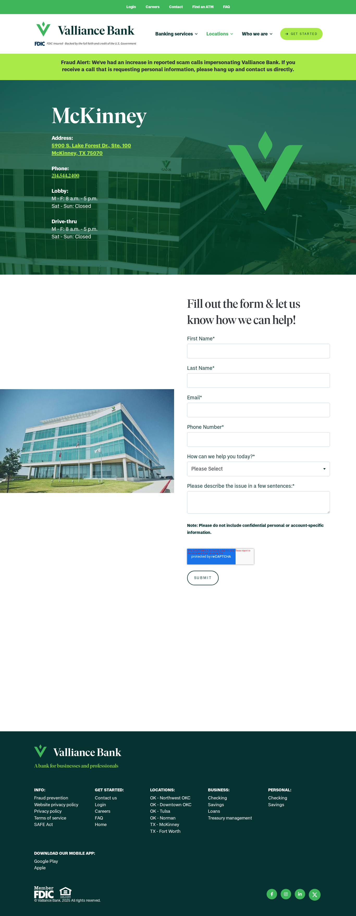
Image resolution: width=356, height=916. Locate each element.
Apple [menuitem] (40, 867)
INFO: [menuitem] (39, 789)
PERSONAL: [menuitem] (279, 789)
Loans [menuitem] (214, 811)
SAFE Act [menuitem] (43, 824)
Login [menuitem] (100, 804)
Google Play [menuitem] (46, 861)
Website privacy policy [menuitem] (56, 804)
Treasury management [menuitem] (230, 818)
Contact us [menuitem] (106, 797)
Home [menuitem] (101, 824)
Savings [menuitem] (216, 804)
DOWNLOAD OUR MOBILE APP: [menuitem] (64, 853)
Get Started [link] (304, 34)
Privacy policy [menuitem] (48, 811)
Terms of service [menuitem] (50, 818)
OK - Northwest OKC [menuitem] (170, 797)
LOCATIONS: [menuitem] (162, 789)
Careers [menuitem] (102, 811)
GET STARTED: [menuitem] (109, 789)
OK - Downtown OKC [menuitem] (171, 804)
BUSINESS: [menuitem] (219, 789)
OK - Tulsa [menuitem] (160, 811)
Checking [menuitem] (217, 797)
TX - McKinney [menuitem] (164, 824)
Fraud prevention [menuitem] (51, 797)
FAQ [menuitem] (99, 818)
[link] (85, 33)
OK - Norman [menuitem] (163, 818)
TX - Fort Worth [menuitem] (165, 831)
